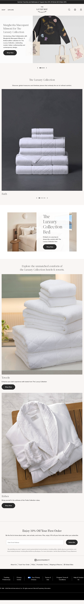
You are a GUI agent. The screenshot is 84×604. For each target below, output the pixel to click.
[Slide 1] (40, 67)
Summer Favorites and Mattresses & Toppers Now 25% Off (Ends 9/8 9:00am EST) (42, 2)
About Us (14, 564)
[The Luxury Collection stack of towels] (42, 324)
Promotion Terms (42, 564)
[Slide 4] (44, 197)
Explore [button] (11, 10)
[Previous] (37, 68)
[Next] (46, 68)
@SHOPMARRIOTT (43, 560)
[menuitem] (5, 10)
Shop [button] (3, 10)
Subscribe (72, 542)
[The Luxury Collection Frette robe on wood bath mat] (42, 443)
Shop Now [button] (10, 53)
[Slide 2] (41, 197)
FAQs (33, 564)
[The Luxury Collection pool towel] (42, 140)
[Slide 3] (42, 197)
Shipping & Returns (56, 564)
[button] (81, 9)
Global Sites (69, 564)
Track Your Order (24, 564)
